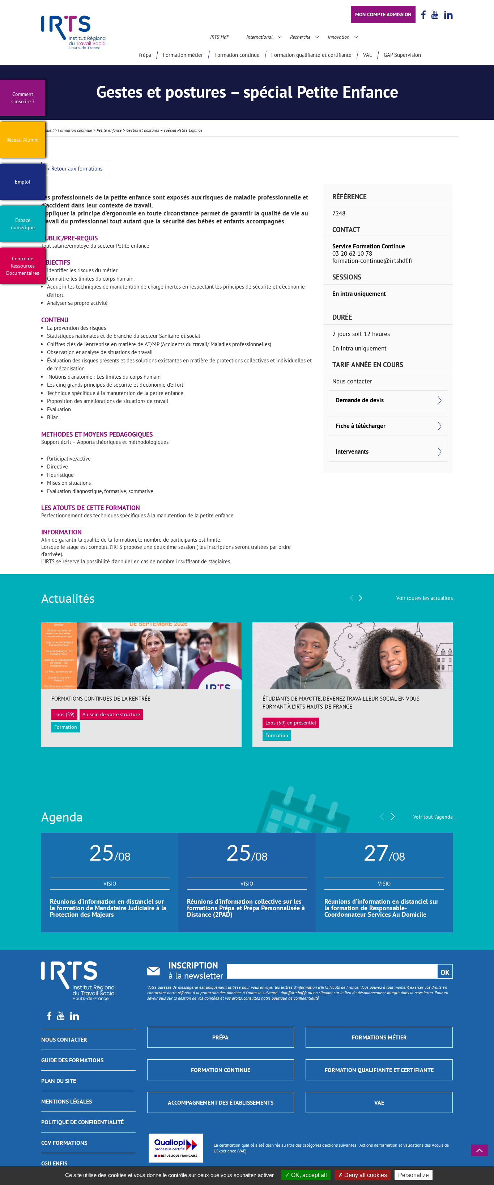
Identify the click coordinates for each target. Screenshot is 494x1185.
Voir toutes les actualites (424, 597)
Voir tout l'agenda (433, 817)
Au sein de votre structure (111, 714)
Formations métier (379, 1037)
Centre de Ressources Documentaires (22, 265)
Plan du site (58, 1080)
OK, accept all (308, 1175)
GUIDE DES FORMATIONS (72, 1060)
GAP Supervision (402, 54)
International (259, 37)
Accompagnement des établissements (220, 1102)
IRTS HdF (219, 37)
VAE (367, 54)
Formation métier (183, 54)
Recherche (300, 37)
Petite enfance (109, 130)
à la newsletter (196, 971)
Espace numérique (23, 224)
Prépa (145, 54)
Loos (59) (64, 714)
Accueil (47, 130)
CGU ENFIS (54, 1163)
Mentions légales (66, 1101)
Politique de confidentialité (82, 1122)
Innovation (338, 37)
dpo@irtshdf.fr (294, 992)
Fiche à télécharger (361, 426)
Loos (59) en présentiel (290, 722)
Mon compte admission (383, 14)
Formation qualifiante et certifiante (311, 54)
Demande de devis (360, 400)
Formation (65, 727)
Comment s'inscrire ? (22, 98)
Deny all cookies (365, 1175)
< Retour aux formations (74, 168)
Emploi (22, 181)
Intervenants (352, 451)
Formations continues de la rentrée (100, 698)
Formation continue (237, 54)
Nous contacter (64, 1039)
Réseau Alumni (23, 139)
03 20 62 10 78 (352, 253)
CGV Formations (64, 1142)
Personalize (413, 1175)
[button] (360, 597)
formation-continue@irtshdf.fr (372, 261)
